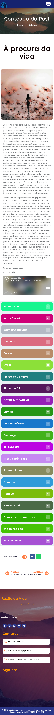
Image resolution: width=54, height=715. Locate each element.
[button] (48, 4)
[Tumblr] (24, 626)
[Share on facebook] (32, 556)
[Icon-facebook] (5, 626)
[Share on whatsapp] (38, 556)
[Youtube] (19, 626)
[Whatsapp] (14, 626)
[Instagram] (9, 626)
